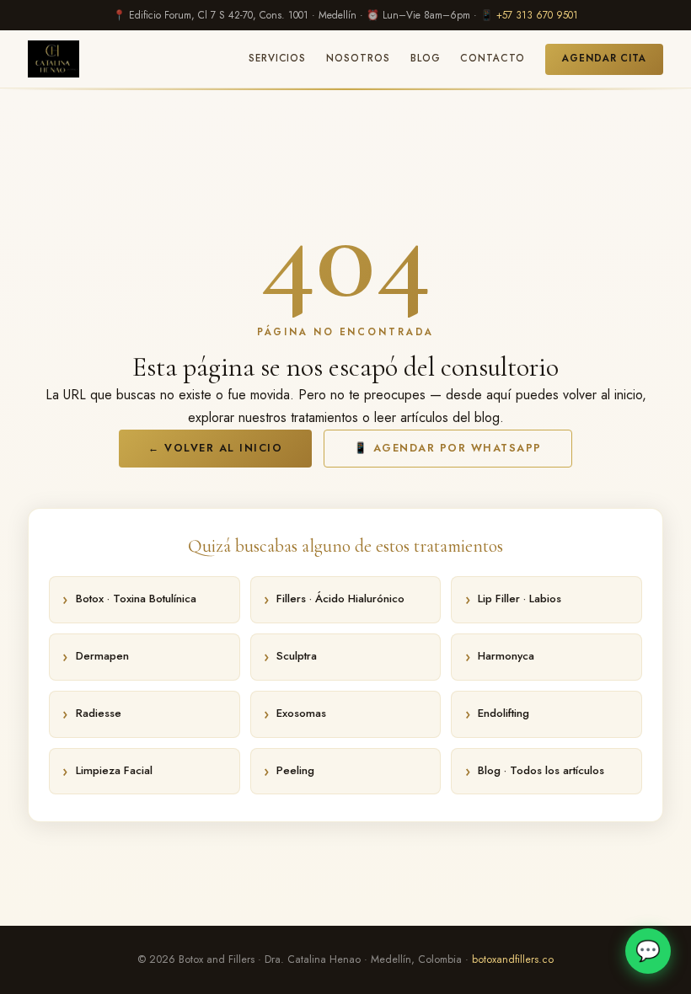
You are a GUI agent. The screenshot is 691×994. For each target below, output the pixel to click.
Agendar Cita (604, 58)
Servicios (277, 58)
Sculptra (296, 656)
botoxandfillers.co (513, 959)
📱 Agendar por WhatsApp (448, 448)
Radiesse (98, 713)
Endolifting (503, 713)
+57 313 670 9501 (537, 15)
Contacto (492, 58)
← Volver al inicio (215, 448)
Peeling (295, 770)
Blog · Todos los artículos (541, 770)
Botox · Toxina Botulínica (136, 599)
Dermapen (102, 656)
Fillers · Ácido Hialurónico (340, 599)
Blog (425, 58)
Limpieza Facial (114, 770)
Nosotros (357, 58)
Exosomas (301, 713)
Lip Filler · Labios (519, 599)
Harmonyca (506, 656)
